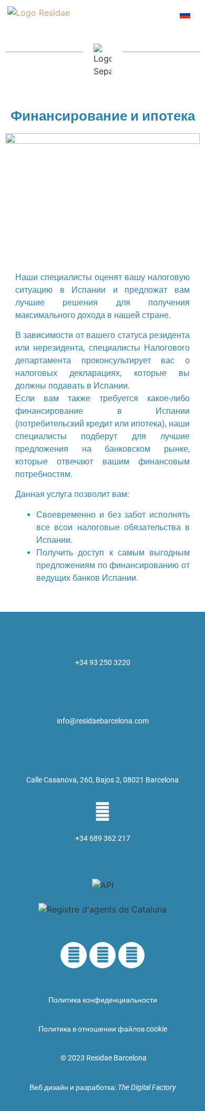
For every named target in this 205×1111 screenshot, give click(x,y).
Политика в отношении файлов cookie (102, 1029)
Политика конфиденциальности (102, 1000)
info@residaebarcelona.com (103, 721)
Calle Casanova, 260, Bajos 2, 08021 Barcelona (102, 780)
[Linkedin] (73, 955)
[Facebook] (102, 955)
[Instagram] (131, 955)
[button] (158, 14)
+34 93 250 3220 (102, 662)
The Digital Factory (147, 1087)
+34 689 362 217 (102, 838)
